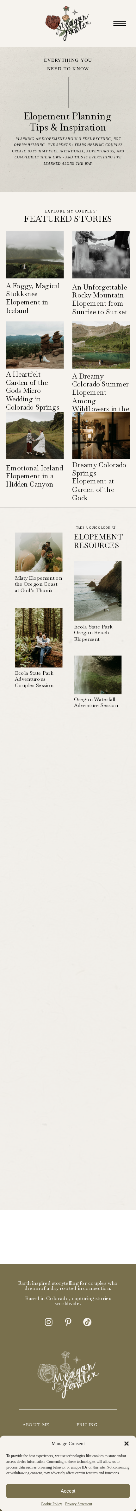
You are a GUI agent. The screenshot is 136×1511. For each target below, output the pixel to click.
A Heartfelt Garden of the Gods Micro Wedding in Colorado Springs (32, 390)
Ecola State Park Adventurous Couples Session (34, 679)
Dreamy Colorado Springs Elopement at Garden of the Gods (99, 481)
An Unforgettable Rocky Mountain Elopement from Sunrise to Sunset (99, 299)
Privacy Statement (78, 1504)
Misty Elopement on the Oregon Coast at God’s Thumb (38, 584)
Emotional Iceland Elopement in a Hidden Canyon (34, 476)
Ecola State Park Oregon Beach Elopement (93, 632)
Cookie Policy (51, 1504)
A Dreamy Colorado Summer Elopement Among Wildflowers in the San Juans (100, 396)
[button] (126, 1443)
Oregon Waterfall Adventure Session (96, 702)
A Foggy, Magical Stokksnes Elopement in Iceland (33, 298)
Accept (68, 1491)
